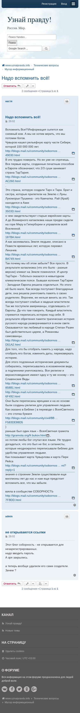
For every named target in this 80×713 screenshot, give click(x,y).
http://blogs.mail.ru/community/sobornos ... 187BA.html (33, 235)
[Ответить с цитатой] (67, 101)
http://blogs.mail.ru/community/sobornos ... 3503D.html (33, 209)
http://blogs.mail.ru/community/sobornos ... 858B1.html (33, 385)
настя (8, 101)
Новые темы (12, 630)
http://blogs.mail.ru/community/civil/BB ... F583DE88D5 (31, 420)
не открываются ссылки (25, 532)
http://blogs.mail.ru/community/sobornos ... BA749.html (33, 256)
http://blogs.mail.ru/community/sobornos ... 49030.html (33, 153)
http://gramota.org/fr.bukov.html (25, 435)
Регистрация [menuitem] (49, 3)
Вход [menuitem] (64, 3)
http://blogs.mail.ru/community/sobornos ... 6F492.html (33, 394)
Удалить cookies (14, 651)
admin (9, 516)
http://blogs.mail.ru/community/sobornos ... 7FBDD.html (33, 498)
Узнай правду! (29, 19)
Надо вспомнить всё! (26, 78)
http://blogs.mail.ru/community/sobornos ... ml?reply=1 (35, 467)
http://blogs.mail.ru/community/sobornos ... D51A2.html (33, 342)
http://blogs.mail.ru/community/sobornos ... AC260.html (33, 179)
